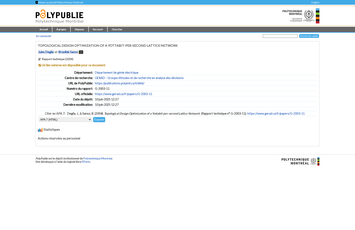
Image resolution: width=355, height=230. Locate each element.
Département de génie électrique (116, 72)
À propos (61, 29)
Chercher (117, 29)
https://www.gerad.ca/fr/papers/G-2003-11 (123, 94)
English (315, 2)
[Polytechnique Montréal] (298, 161)
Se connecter (43, 36)
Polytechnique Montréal (97, 158)
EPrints (86, 161)
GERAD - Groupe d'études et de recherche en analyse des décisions (139, 78)
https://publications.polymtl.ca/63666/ (119, 83)
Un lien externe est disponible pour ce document (73, 65)
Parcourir (98, 29)
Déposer (79, 29)
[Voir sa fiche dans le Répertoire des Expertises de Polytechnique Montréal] (81, 52)
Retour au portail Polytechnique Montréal (59, 2)
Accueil (44, 29)
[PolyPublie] (59, 24)
